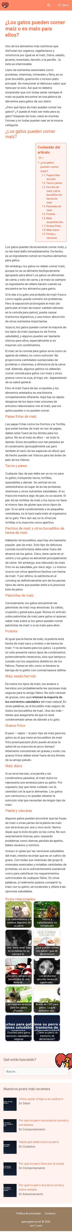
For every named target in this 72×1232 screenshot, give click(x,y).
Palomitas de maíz (53, 208)
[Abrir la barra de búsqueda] (49, 5)
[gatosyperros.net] (5, 5)
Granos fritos (53, 226)
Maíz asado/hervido (54, 220)
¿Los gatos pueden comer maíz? (49, 167)
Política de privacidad (28, 1213)
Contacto (50, 1213)
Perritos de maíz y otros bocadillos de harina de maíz (54, 195)
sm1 (33, 1225)
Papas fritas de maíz (53, 177)
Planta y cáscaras (51, 236)
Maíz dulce (52, 230)
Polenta (50, 214)
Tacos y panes (54, 183)
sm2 (39, 1225)
